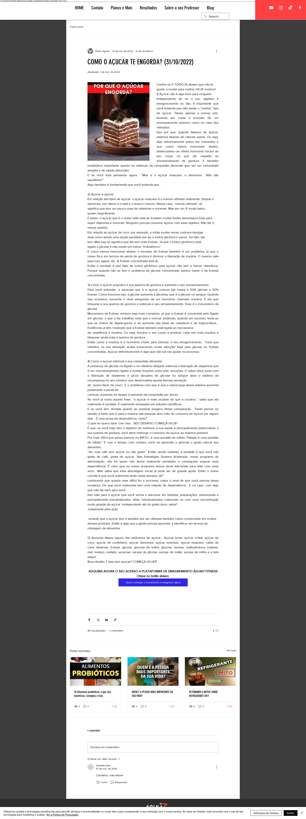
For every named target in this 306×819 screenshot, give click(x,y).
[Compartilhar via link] (115, 619)
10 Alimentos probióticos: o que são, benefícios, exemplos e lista (92, 694)
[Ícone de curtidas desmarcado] (98, 782)
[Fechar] (302, 813)
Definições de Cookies (266, 813)
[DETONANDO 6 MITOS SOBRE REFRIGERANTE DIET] (210, 671)
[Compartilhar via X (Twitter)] (98, 619)
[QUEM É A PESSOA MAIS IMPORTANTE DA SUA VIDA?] (153, 671)
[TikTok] (290, 7)
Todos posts (76, 26)
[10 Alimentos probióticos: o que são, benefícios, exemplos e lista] (95, 671)
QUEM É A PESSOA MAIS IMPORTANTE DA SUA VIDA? (152, 694)
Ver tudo (231, 650)
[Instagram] (280, 7)
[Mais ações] (216, 51)
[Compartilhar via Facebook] (89, 619)
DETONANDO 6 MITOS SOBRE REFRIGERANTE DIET (203, 694)
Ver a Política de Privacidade (62, 814)
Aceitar (290, 813)
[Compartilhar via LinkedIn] (106, 619)
